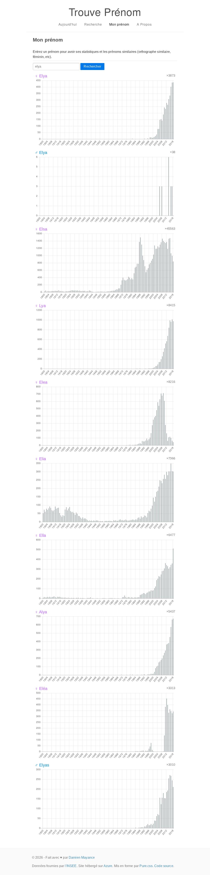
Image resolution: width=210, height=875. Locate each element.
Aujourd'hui (67, 24)
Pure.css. (146, 866)
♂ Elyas (42, 765)
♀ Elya (41, 76)
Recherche (93, 24)
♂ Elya (41, 152)
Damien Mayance (82, 857)
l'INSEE (70, 866)
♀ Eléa (41, 688)
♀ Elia (40, 459)
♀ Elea (41, 382)
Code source (163, 866)
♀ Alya (41, 612)
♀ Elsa (41, 229)
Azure (108, 866)
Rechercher (92, 66)
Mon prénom (119, 24)
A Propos (144, 24)
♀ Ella (40, 535)
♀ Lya (40, 305)
